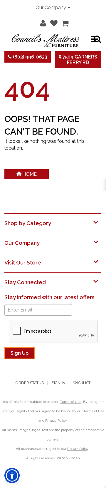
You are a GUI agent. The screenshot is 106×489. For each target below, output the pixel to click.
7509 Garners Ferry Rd (79, 59)
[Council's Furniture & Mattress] (45, 39)
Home (29, 174)
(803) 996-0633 (29, 57)
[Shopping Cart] (63, 22)
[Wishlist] (52, 22)
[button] (41, 22)
